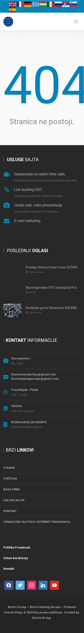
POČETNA (10, 478)
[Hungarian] (43, 4)
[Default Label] (43, 585)
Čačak (32, 292)
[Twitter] (20, 585)
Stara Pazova (36, 272)
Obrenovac (35, 312)
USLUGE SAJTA (13, 500)
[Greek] (35, 4)
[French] (20, 4)
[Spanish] (13, 9)
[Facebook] (8, 585)
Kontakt (8, 568)
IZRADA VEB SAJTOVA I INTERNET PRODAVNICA (36, 521)
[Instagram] (31, 585)
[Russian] (58, 4)
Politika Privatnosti (16, 547)
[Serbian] (66, 4)
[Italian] (51, 4)
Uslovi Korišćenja (15, 558)
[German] (28, 4)
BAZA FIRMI (11, 489)
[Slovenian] (74, 4)
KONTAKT (10, 511)
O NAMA (9, 467)
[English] (13, 4)
